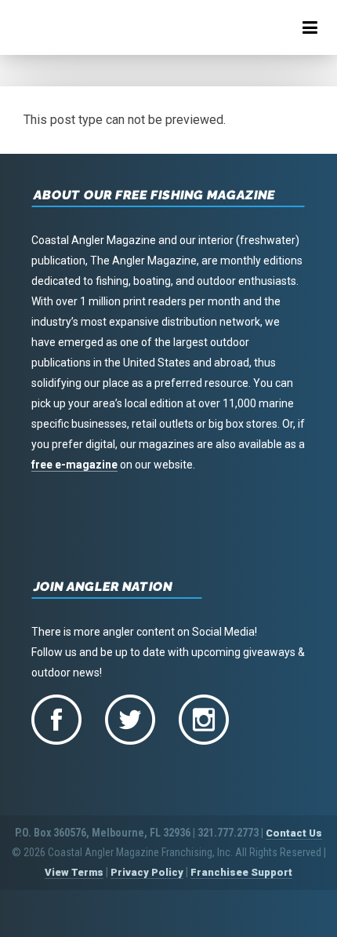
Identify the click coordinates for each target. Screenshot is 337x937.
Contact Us (294, 833)
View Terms (74, 872)
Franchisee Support (241, 872)
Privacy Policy (147, 872)
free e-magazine (74, 464)
